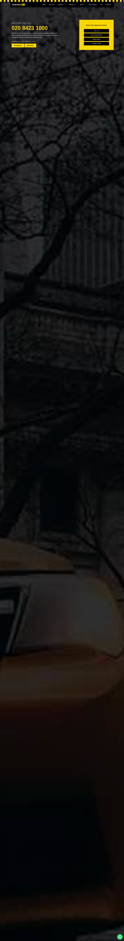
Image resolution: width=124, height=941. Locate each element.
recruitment (93, 4)
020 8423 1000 (30, 28)
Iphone (30, 45)
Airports (71, 4)
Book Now (96, 39)
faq (101, 4)
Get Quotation (96, 35)
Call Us (96, 31)
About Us (51, 4)
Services (60, 4)
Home (43, 4)
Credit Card (96, 43)
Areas (82, 4)
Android (18, 45)
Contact (108, 4)
